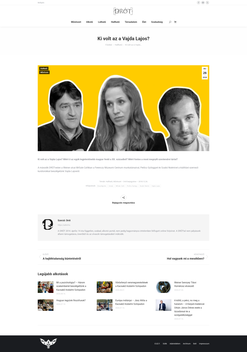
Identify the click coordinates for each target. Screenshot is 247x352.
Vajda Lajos (156, 186)
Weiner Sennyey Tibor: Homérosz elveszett (185, 284)
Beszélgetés (101, 186)
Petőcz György (132, 186)
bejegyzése (129, 181)
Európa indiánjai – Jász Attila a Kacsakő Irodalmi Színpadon (131, 302)
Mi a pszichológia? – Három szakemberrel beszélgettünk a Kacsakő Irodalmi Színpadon (71, 286)
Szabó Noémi (144, 186)
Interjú (111, 186)
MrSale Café (120, 186)
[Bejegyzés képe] (45, 287)
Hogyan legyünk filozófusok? (71, 300)
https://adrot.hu (64, 225)
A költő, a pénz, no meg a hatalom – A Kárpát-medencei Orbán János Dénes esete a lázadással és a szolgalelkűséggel (189, 307)
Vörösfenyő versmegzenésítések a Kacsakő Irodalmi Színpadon (131, 284)
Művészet (44, 72)
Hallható (43, 69)
